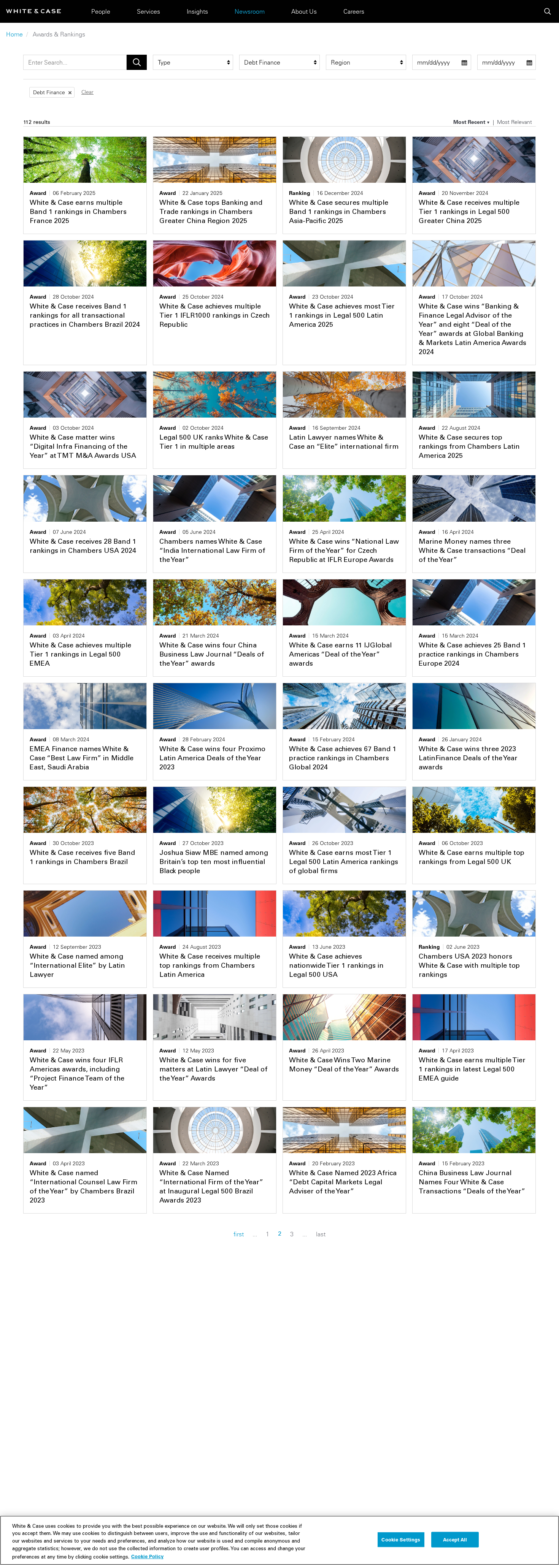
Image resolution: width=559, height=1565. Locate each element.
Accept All (455, 1540)
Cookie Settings (400, 1540)
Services (148, 11)
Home (14, 34)
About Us (304, 11)
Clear (87, 92)
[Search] (547, 11)
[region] (279, 1540)
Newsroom (250, 11)
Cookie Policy (147, 1556)
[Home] (33, 11)
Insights (197, 11)
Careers (353, 11)
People (100, 11)
